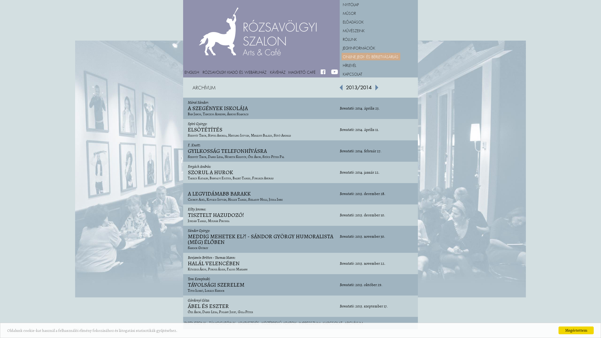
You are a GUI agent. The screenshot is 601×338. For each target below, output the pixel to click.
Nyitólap (351, 4)
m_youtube (334, 72)
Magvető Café (302, 72)
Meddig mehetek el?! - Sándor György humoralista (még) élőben (260, 239)
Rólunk (350, 39)
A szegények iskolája (218, 108)
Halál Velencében (214, 263)
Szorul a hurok (210, 172)
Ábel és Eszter (208, 306)
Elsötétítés (205, 129)
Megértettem (576, 330)
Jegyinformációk (359, 47)
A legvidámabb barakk (219, 193)
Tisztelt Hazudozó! (216, 215)
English (192, 72)
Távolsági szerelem (216, 285)
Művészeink (354, 30)
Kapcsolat (352, 74)
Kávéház (277, 72)
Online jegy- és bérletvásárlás (370, 56)
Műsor (349, 13)
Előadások (353, 21)
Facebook (324, 72)
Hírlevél (349, 65)
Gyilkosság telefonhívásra (227, 151)
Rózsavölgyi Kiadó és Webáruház (234, 72)
